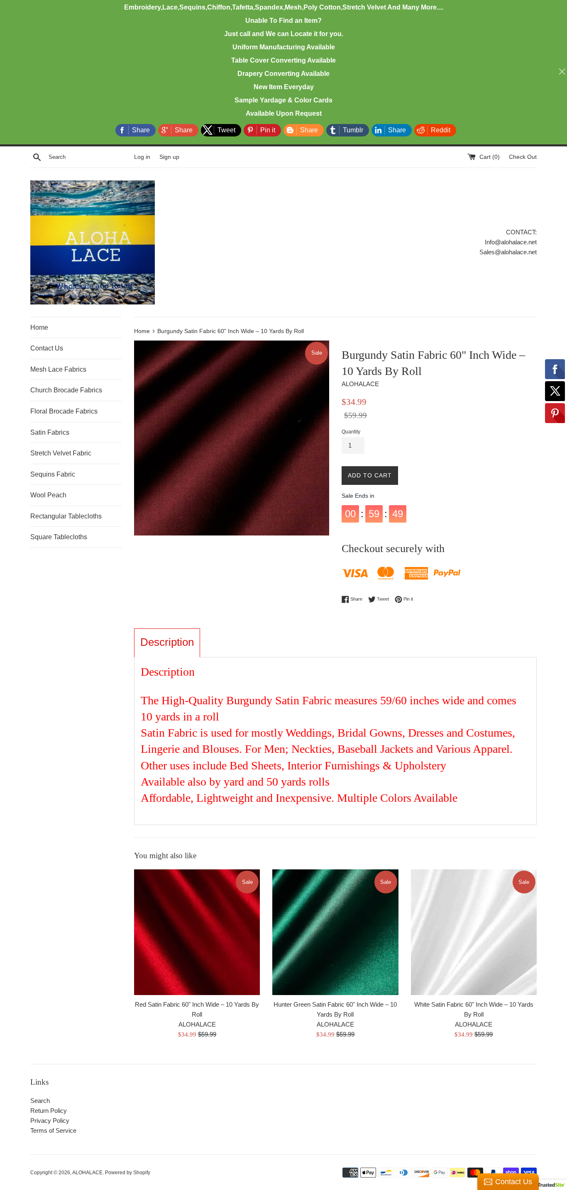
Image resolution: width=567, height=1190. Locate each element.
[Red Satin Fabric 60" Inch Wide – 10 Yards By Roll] (197, 932)
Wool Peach (48, 495)
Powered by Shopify (127, 1172)
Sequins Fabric (52, 474)
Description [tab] (167, 642)
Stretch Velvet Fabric (60, 453)
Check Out (523, 157)
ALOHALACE (87, 1172)
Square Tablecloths (58, 536)
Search (40, 1100)
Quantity (351, 432)
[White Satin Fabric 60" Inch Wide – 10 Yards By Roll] (474, 932)
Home (39, 327)
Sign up (169, 157)
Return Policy (48, 1110)
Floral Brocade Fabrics (64, 411)
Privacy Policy (49, 1120)
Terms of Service (53, 1130)
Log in (142, 157)
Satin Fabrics (49, 432)
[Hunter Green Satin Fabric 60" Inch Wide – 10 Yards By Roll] (335, 932)
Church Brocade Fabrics (66, 390)
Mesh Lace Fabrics (58, 369)
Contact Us (46, 348)
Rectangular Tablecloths (66, 516)
